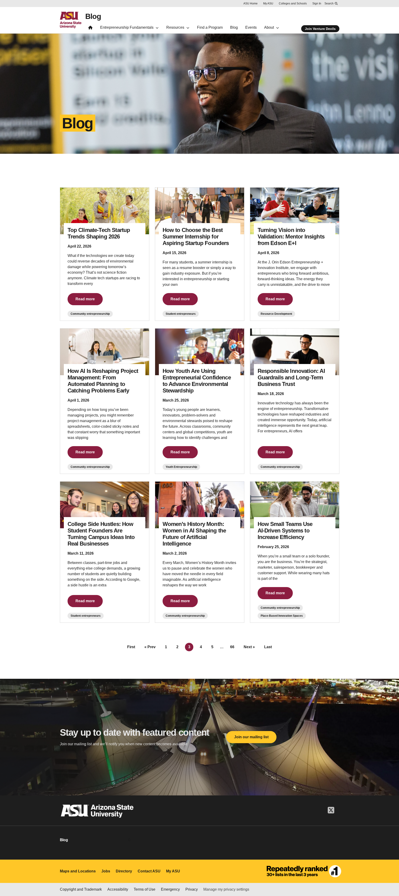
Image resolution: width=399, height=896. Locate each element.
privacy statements (141, 880)
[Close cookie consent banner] (390, 871)
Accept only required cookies (294, 879)
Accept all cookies (240, 879)
